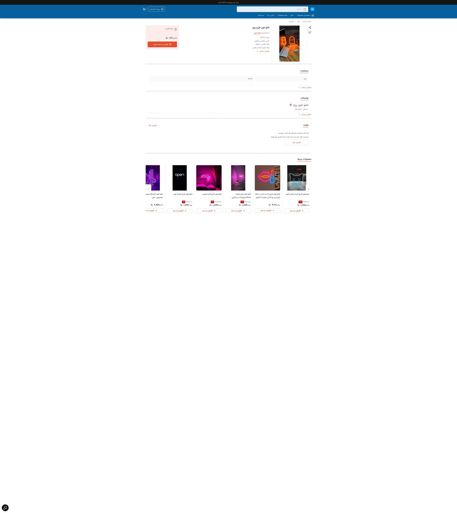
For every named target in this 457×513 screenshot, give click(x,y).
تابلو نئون (291, 21)
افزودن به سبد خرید (160, 44)
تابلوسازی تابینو (307, 21)
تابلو (298, 21)
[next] (148, 189)
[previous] (308, 189)
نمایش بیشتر (306, 87)
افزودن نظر (153, 125)
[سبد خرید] (144, 9)
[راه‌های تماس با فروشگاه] (5, 507)
